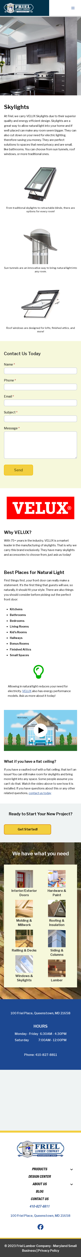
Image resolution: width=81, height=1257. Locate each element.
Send (18, 470)
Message (12, 428)
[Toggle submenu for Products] (71, 1169)
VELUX (26, 691)
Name (9, 364)
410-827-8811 (46, 1055)
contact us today (40, 793)
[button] (40, 730)
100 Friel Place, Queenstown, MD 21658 (40, 1013)
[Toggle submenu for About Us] (71, 1184)
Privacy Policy (48, 1250)
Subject (10, 412)
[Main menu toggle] (73, 8)
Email (9, 396)
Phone (10, 380)
